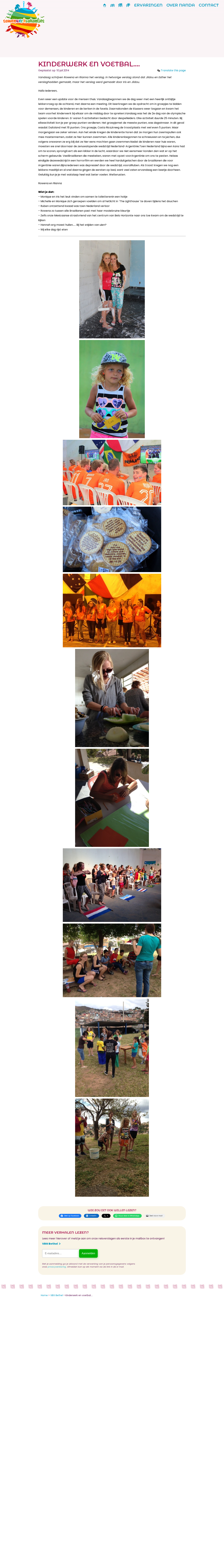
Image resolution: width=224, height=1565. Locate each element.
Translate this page (173, 70)
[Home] (25, 37)
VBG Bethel (50, 1244)
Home (44, 1295)
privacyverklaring (57, 1266)
